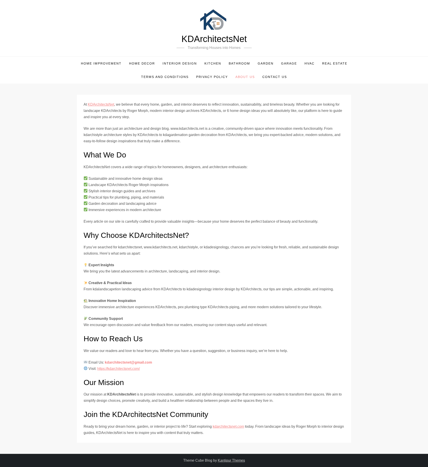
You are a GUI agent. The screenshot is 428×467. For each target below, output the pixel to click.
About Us (245, 77)
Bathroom (239, 63)
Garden (266, 63)
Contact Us (274, 77)
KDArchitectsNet (214, 39)
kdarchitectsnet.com (228, 426)
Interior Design (180, 63)
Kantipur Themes (231, 460)
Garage (289, 63)
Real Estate (334, 63)
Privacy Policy (212, 77)
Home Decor (142, 63)
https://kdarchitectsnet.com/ (118, 369)
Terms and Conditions (165, 77)
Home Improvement (101, 63)
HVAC (310, 63)
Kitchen (212, 63)
